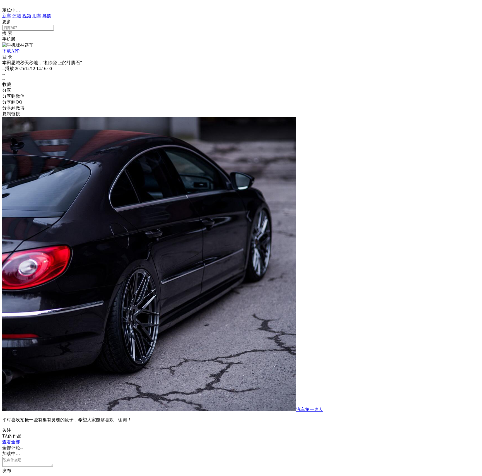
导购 (46, 15)
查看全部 (11, 441)
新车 (6, 15)
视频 (26, 15)
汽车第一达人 (309, 409)
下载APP (11, 51)
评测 (16, 15)
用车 (36, 15)
